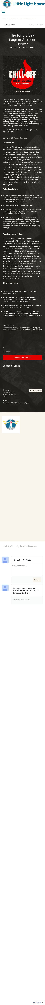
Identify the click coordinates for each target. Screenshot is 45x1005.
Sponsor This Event (22, 357)
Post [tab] (18, 560)
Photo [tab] (28, 560)
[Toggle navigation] (3, 11)
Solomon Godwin (21, 593)
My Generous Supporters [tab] (27, 546)
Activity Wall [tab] (8, 546)
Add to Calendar (36, 390)
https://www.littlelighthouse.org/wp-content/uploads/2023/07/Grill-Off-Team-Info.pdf (22, 329)
